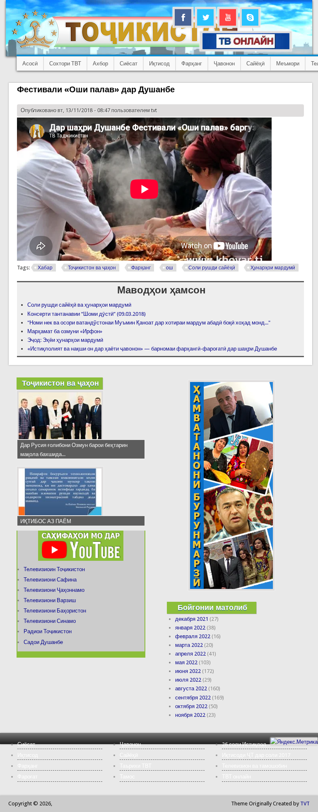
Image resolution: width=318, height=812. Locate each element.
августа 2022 (191, 688)
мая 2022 (186, 662)
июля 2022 (188, 680)
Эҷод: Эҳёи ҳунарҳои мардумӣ (65, 340)
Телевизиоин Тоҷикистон (54, 569)
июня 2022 (188, 671)
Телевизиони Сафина (50, 580)
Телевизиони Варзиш (50, 600)
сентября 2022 (193, 697)
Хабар (45, 268)
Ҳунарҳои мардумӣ (273, 268)
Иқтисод (159, 63)
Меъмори (287, 63)
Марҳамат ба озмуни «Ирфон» (64, 331)
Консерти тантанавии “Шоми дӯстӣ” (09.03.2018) (86, 314)
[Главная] (132, 48)
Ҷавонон (224, 63)
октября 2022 (191, 706)
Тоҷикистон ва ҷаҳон (92, 268)
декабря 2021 (191, 619)
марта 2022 (189, 645)
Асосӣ (30, 63)
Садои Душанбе (43, 642)
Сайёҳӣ (255, 63)
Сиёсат (128, 63)
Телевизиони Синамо (50, 621)
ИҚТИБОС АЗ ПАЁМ (45, 521)
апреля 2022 (190, 654)
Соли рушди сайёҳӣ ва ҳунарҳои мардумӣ (79, 305)
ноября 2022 (190, 715)
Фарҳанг (191, 63)
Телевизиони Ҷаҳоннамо (54, 590)
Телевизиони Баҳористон (55, 611)
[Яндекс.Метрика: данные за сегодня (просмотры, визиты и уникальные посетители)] (294, 742)
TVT (305, 803)
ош (169, 268)
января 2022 (190, 628)
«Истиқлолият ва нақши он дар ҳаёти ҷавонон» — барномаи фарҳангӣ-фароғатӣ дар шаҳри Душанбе (152, 349)
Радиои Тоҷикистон (48, 631)
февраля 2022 (192, 636)
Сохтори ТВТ (65, 63)
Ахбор (100, 63)
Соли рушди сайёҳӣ (211, 268)
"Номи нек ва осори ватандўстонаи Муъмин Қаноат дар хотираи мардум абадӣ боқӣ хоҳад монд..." (148, 323)
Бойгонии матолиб (212, 607)
